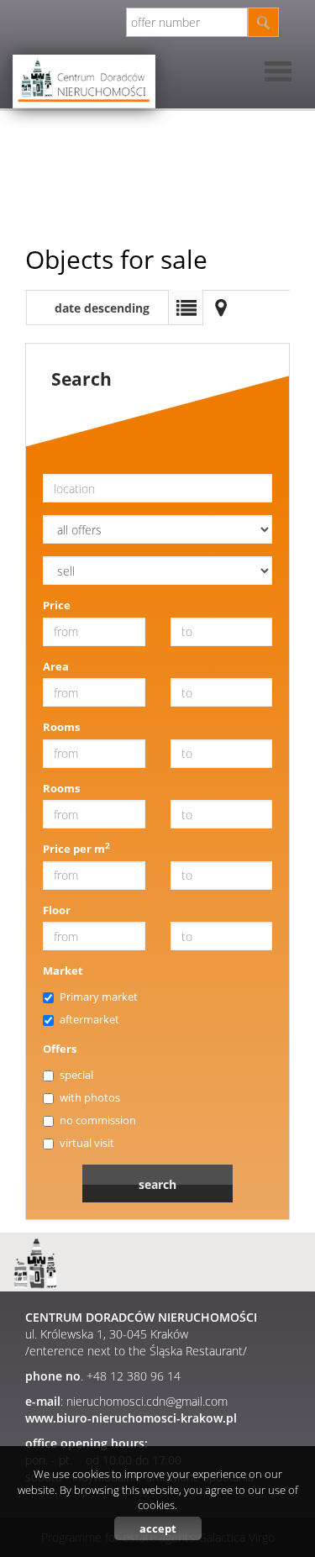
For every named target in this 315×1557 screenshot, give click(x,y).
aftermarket (89, 1019)
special (76, 1074)
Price (57, 605)
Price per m (76, 848)
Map (221, 307)
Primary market (99, 996)
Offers (59, 1048)
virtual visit (87, 1142)
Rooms (61, 726)
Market (63, 970)
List (185, 307)
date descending (102, 308)
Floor (57, 910)
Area (56, 666)
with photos (90, 1097)
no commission (98, 1120)
